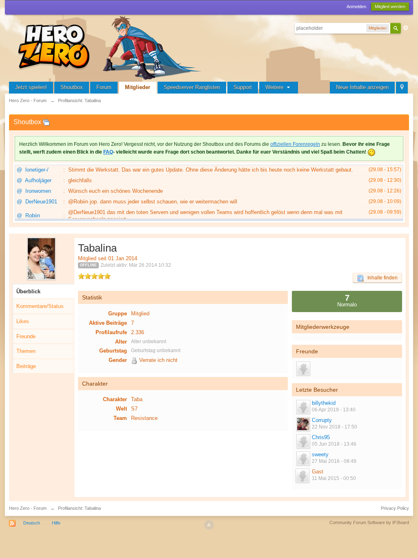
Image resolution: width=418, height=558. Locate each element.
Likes (22, 321)
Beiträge (26, 366)
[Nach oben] (209, 525)
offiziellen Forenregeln (295, 144)
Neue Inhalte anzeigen (362, 87)
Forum (103, 87)
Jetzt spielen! (31, 87)
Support (242, 87)
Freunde (26, 336)
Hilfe (56, 522)
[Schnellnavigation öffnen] (402, 88)
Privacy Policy (395, 508)
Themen (26, 351)
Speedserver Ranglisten (192, 87)
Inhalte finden (381, 278)
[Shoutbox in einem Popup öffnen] (46, 121)
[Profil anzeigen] (303, 407)
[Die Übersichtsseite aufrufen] (111, 47)
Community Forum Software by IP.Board (369, 522)
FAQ (108, 152)
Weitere (275, 87)
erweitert (405, 28)
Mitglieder (137, 87)
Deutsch (31, 522)
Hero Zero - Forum (28, 508)
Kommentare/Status (40, 306)
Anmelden (356, 6)
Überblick (28, 291)
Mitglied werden (390, 6)
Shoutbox (71, 87)
